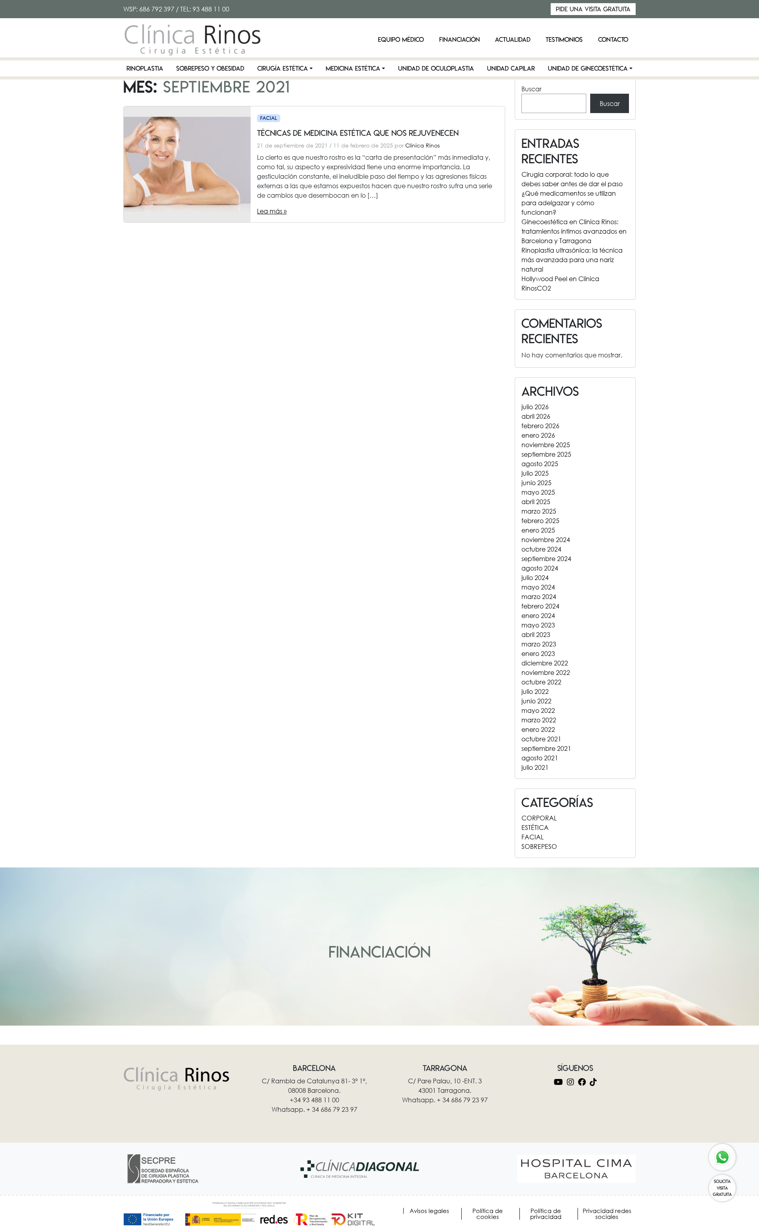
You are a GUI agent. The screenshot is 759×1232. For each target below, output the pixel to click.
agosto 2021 (539, 758)
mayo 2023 (538, 625)
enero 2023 (538, 653)
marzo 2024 (538, 596)
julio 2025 (535, 473)
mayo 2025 (538, 492)
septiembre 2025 (546, 454)
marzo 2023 (538, 644)
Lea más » (272, 211)
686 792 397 (156, 9)
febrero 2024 (540, 606)
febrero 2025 (540, 520)
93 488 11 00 (211, 9)
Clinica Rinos (422, 145)
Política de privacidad (545, 1214)
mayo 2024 (538, 587)
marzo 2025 (538, 511)
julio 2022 (535, 691)
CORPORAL (539, 818)
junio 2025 (536, 482)
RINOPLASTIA (144, 68)
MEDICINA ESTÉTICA (353, 68)
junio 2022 (536, 701)
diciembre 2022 (544, 663)
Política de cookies (487, 1214)
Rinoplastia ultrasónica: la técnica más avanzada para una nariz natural (572, 259)
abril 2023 (535, 634)
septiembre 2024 (546, 558)
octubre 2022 (541, 682)
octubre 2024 (541, 549)
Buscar (531, 89)
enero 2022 (538, 729)
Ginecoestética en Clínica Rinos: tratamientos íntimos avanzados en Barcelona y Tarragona (574, 231)
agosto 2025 (539, 463)
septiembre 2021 (546, 748)
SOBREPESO (539, 846)
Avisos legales (429, 1211)
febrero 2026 (540, 425)
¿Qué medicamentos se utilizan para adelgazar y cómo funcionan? (568, 202)
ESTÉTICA (535, 827)
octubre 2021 (541, 739)
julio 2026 (535, 406)
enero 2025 (538, 530)
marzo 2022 (538, 720)
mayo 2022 (538, 710)
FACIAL (268, 118)
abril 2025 (535, 501)
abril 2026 (535, 416)
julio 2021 (535, 767)
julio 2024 (535, 577)
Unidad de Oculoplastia (436, 68)
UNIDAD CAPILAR (511, 68)
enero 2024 (538, 615)
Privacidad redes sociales (607, 1214)
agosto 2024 (539, 568)
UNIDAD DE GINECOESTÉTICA (588, 68)
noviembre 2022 (545, 672)
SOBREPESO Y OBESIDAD (210, 68)
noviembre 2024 (545, 539)
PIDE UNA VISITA (593, 9)
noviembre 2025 (545, 444)
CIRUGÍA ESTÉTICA (282, 68)
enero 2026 (538, 435)
